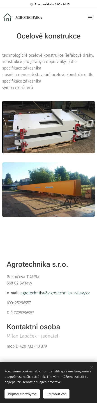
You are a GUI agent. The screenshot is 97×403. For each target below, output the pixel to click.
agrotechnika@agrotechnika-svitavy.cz (55, 293)
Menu (90, 17)
